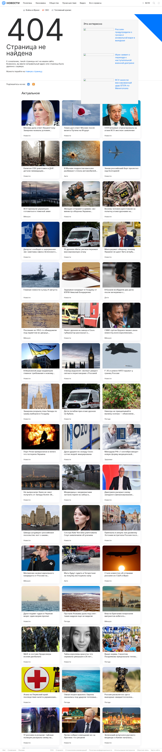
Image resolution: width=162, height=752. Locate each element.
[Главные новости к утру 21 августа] (40, 281)
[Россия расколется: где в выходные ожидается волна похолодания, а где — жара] (121, 686)
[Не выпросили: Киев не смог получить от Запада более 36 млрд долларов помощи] (40, 484)
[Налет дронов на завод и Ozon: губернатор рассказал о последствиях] (81, 322)
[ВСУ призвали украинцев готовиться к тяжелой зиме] (40, 200)
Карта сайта (155, 750)
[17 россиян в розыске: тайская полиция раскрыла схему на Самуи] (40, 726)
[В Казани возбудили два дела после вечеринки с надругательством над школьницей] (121, 281)
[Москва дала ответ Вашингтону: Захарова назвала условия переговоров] (40, 119)
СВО (47, 10)
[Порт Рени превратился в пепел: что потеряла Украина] (40, 443)
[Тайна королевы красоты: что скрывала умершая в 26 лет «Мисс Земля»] (81, 645)
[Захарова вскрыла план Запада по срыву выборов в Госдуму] (40, 403)
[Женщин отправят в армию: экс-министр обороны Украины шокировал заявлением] (81, 200)
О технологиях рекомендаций (76, 750)
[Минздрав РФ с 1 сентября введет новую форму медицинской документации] (121, 443)
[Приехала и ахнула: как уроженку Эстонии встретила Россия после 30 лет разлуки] (121, 524)
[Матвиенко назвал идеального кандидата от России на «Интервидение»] (40, 565)
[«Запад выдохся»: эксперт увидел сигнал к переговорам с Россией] (81, 362)
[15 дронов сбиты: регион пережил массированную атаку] (81, 241)
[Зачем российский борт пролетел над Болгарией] (121, 160)
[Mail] (4, 3)
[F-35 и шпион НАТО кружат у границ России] (121, 362)
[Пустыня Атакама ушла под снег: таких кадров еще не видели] (81, 605)
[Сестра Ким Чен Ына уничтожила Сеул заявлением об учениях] (81, 524)
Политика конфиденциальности (100, 750)
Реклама (21, 750)
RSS (52, 750)
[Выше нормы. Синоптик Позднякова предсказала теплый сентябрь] (121, 645)
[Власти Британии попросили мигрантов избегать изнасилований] (121, 605)
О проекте (59, 750)
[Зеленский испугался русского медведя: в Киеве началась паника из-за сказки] (121, 726)
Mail (4, 750)
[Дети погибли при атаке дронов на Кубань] (81, 403)
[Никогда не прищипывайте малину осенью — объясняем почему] (121, 403)
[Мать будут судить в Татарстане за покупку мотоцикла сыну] (81, 565)
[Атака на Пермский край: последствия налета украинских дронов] (40, 686)
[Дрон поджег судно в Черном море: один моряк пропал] (40, 605)
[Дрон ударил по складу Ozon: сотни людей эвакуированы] (81, 443)
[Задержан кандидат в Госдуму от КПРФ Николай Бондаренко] (81, 281)
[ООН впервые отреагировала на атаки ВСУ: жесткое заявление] (121, 119)
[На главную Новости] (12, 3)
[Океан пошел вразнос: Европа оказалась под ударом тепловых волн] (81, 686)
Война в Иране (32, 10)
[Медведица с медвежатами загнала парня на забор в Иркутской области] (81, 484)
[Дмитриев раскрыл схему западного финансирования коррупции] (121, 484)
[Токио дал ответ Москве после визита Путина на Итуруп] (81, 119)
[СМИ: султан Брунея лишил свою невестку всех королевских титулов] (121, 322)
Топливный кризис (63, 10)
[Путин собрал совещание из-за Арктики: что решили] (81, 726)
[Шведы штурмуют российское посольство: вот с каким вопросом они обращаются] (40, 524)
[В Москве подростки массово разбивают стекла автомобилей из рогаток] (81, 160)
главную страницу (33, 71)
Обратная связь (143, 750)
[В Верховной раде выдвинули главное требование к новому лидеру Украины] (40, 362)
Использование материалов (124, 750)
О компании (12, 750)
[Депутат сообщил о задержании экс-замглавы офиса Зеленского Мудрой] (40, 241)
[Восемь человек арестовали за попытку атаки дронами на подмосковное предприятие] (121, 200)
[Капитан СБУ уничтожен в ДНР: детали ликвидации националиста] (40, 160)
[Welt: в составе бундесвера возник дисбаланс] (40, 645)
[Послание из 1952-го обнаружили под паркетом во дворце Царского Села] (40, 322)
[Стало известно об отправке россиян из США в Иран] (121, 565)
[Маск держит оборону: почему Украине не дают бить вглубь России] (121, 241)
